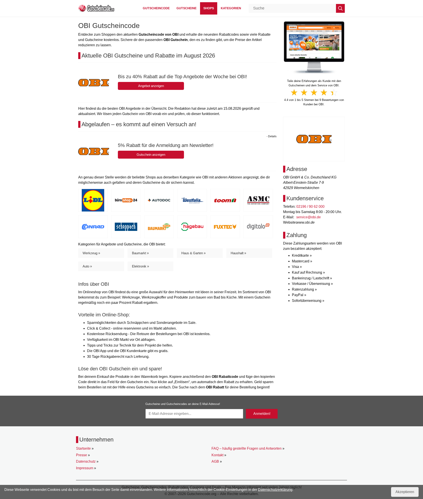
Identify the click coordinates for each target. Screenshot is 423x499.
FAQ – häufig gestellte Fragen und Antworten (247, 448)
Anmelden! (261, 414)
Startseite (83, 448)
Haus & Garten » (193, 253)
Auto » (87, 266)
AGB (215, 461)
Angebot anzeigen (151, 86)
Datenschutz (86, 461)
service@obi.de (308, 217)
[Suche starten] (340, 8)
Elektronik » (140, 266)
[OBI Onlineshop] (314, 47)
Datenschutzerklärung (275, 490)
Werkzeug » (91, 253)
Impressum (84, 468)
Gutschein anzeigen (151, 154)
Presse (81, 455)
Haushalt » (238, 253)
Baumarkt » (140, 253)
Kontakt (217, 455)
